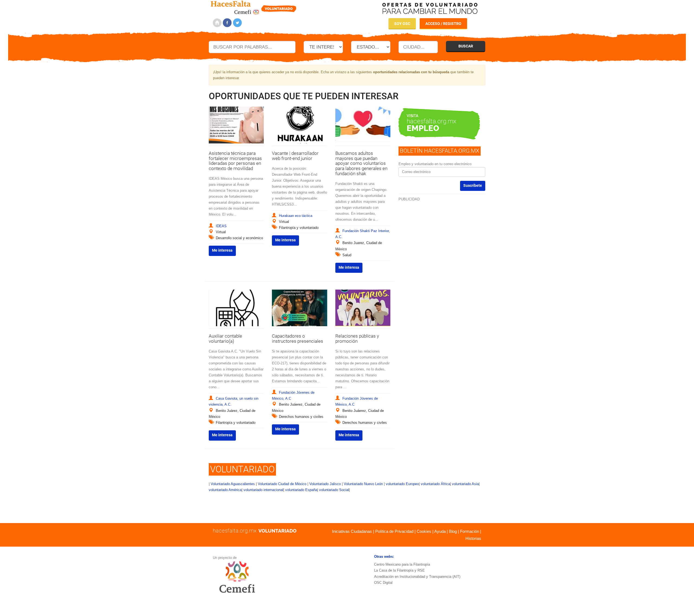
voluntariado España (301, 490)
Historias (473, 538)
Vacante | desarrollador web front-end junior (295, 155)
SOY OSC (402, 23)
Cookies (424, 531)
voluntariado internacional (263, 490)
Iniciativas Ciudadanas (352, 531)
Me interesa (222, 250)
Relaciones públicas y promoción (357, 338)
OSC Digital (383, 583)
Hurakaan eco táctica (295, 216)
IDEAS (221, 226)
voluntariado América (225, 490)
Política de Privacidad (394, 531)
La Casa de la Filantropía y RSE (399, 570)
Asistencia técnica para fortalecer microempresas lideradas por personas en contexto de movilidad (235, 160)
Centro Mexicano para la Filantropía (402, 564)
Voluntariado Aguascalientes (233, 484)
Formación (469, 531)
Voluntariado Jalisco (325, 484)
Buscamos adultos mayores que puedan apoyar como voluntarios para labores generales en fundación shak (361, 163)
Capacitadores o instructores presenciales (297, 338)
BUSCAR (465, 46)
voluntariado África (435, 484)
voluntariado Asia (465, 484)
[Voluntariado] (253, 7)
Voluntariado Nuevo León (363, 484)
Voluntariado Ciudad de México (282, 484)
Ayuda (440, 531)
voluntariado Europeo (402, 484)
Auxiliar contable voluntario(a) (225, 338)
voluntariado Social (334, 490)
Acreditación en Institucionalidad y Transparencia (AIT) (417, 577)
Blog (453, 531)
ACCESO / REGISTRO (443, 23)
